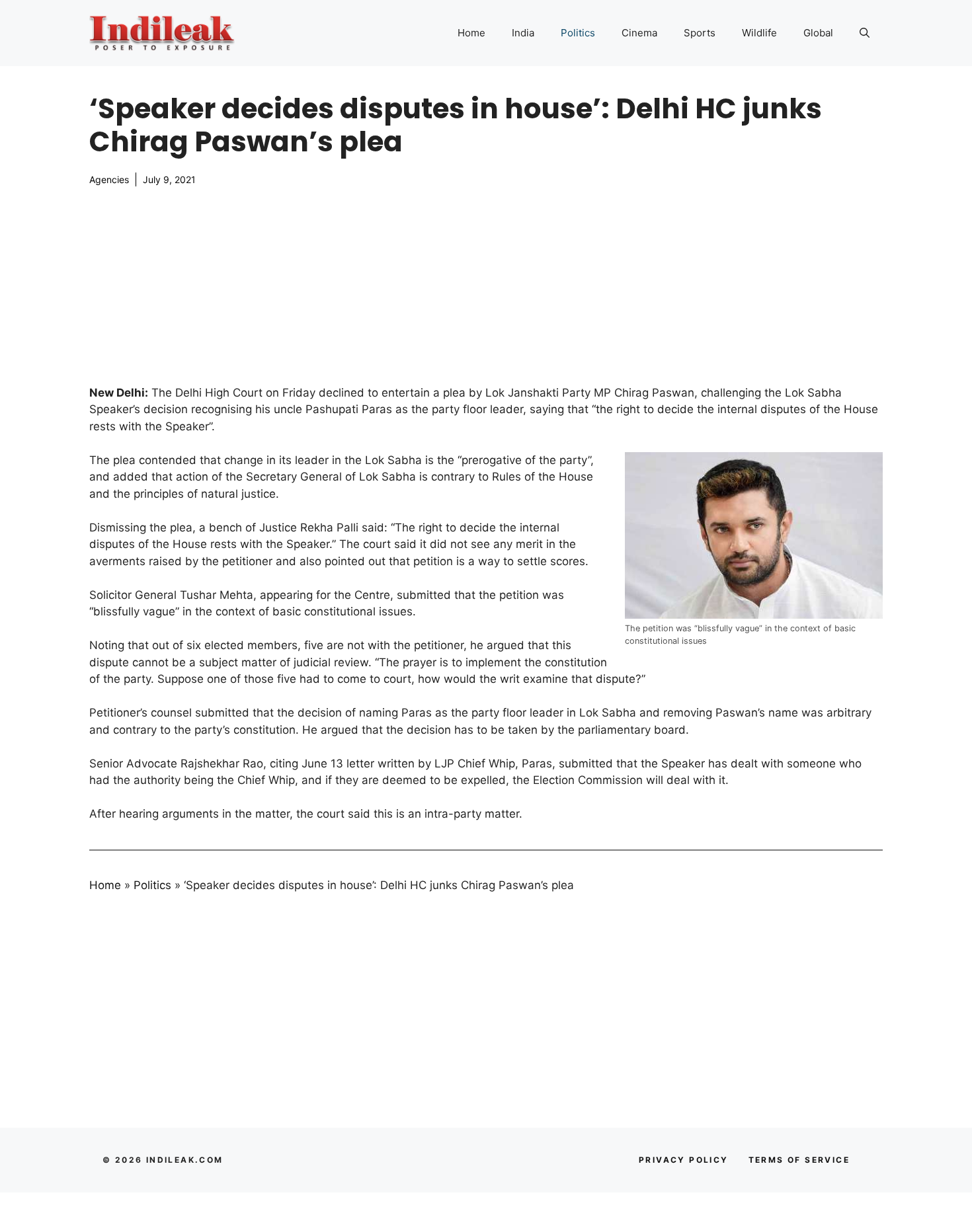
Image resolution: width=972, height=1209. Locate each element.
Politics (578, 32)
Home (471, 32)
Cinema (639, 32)
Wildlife (759, 32)
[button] (864, 33)
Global (818, 32)
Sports (699, 32)
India (523, 32)
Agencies (109, 179)
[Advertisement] (486, 285)
